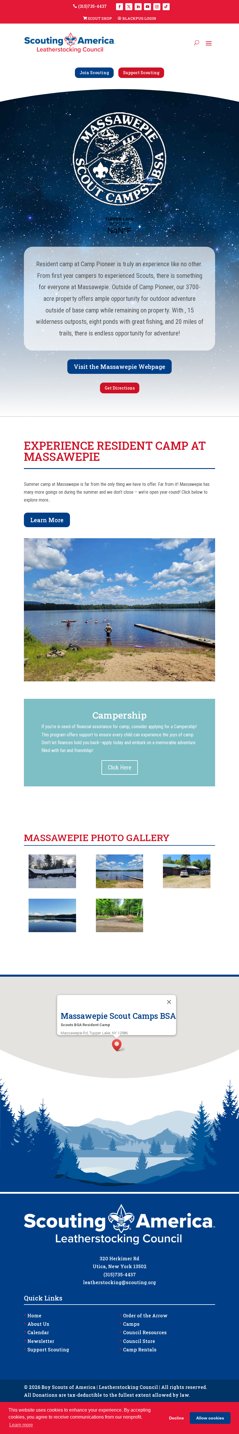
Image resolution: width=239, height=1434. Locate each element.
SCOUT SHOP (100, 18)
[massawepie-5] (52, 886)
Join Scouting (94, 72)
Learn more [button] (21, 1424)
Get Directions (120, 388)
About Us (36, 1324)
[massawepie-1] (119, 930)
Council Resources (143, 1332)
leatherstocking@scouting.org (119, 1282)
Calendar (36, 1332)
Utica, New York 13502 (120, 1266)
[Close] (169, 1002)
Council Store (137, 1341)
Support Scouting (141, 72)
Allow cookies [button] (210, 1418)
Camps (129, 1324)
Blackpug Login (139, 18)
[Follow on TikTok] (166, 6)
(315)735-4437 (92, 6)
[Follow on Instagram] (156, 6)
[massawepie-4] (119, 886)
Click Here (119, 767)
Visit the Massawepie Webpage (119, 366)
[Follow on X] (128, 6)
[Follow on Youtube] (147, 6)
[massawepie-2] (52, 930)
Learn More (47, 520)
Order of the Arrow (143, 1315)
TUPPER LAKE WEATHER (119, 226)
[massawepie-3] (186, 886)
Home (32, 1315)
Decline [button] (176, 1418)
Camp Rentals (138, 1349)
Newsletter (39, 1341)
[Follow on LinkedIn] (138, 6)
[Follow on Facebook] (119, 6)
